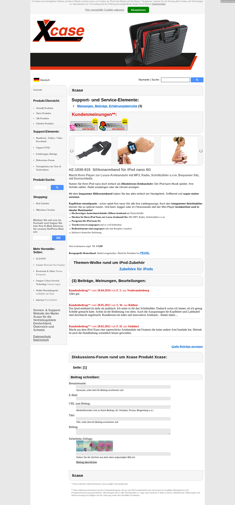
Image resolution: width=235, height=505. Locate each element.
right (201, 151)
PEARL (145, 253)
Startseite (143, 79)
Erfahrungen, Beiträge (46, 154)
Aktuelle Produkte (44, 108)
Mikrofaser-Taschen (45, 210)
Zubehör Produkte (45, 123)
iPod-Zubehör (42, 203)
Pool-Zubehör (46, 300)
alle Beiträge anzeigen (189, 346)
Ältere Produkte (43, 113)
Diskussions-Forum (45, 160)
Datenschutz (158, 4)
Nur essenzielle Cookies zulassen (104, 9)
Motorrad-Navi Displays (50, 265)
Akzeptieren (138, 9)
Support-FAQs (43, 147)
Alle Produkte (42, 118)
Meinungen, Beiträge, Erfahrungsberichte (107, 106)
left (71, 151)
